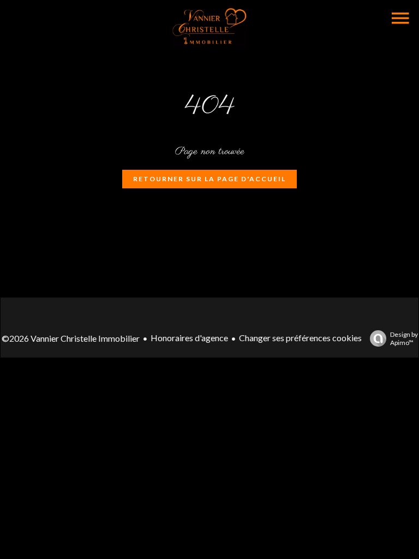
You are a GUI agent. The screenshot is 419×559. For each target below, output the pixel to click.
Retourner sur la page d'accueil (209, 179)
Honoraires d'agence (189, 337)
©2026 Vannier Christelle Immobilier (71, 338)
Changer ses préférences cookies (300, 337)
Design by (404, 338)
